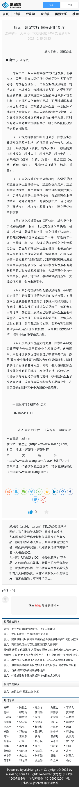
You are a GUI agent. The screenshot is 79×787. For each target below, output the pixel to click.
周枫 (6, 746)
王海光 (54, 726)
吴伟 (37, 746)
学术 (19, 449)
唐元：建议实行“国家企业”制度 (21, 691)
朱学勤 (39, 755)
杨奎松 (39, 726)
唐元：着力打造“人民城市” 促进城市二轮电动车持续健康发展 (38, 660)
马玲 (6, 736)
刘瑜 (68, 746)
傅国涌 (39, 712)
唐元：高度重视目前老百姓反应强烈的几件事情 (31, 644)
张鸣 (21, 726)
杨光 (68, 760)
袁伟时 (54, 736)
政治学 (45, 14)
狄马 (37, 736)
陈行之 (23, 707)
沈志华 (23, 722)
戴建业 (70, 722)
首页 (6, 14)
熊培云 (7, 741)
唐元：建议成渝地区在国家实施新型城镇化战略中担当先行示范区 (41, 639)
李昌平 (7, 726)
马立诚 (70, 717)
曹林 (6, 712)
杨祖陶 (7, 722)
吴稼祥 (39, 750)
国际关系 (61, 14)
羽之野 (23, 760)
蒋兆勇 (23, 746)
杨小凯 (7, 755)
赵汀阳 (54, 722)
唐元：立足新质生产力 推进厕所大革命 (26, 634)
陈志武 (23, 717)
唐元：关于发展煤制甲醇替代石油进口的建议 (29, 629)
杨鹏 (6, 731)
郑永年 (39, 707)
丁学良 (70, 707)
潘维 (53, 755)
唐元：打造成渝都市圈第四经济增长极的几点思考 (32, 675)
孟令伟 (54, 741)
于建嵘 (7, 717)
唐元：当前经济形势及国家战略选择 (24, 670)
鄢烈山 (23, 712)
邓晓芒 (23, 731)
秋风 (21, 741)
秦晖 (6, 707)
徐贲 (37, 717)
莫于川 (7, 760)
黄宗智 (70, 712)
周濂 (68, 726)
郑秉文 (70, 755)
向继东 (39, 722)
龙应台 (54, 707)
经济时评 (43, 449)
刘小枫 (39, 741)
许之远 (54, 750)
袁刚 (68, 750)
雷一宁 (70, 741)
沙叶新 (54, 746)
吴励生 (23, 755)
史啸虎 (70, 736)
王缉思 (39, 731)
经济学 (30, 14)
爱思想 (12, 5)
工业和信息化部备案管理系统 (39, 783)
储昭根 (23, 750)
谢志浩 (39, 760)
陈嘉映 (54, 712)
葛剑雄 (7, 750)
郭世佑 (70, 731)
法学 (17, 14)
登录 (38, 605)
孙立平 (54, 760)
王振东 (23, 736)
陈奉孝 (54, 731)
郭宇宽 (54, 717)
